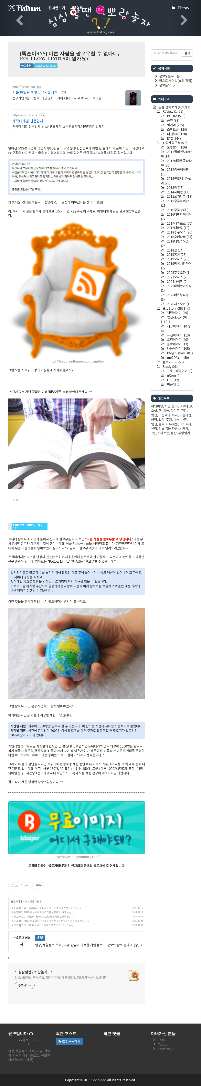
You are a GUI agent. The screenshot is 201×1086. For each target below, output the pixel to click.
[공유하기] (21, 886)
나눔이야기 (178, 348)
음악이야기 (177, 344)
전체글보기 (56, 7)
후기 (169, 419)
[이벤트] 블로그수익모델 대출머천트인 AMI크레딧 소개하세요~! (42, 916)
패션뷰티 (176, 133)
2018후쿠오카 (179, 232)
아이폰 (175, 410)
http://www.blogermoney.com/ (77, 856)
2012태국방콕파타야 (176, 162)
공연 (172, 120)
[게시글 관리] (26, 886)
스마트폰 (176, 129)
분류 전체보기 (172, 107)
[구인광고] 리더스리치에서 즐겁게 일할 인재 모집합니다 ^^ (39, 925)
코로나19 (185, 406)
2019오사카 (177, 259)
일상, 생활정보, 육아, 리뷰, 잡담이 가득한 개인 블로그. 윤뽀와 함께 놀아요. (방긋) (60, 977)
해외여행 (157, 406)
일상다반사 (173, 428)
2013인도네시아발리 (176, 180)
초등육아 (164, 415)
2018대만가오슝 (175, 243)
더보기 (16, 500)
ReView (172, 111)
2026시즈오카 (178, 303)
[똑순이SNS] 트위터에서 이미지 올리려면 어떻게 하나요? (38, 912)
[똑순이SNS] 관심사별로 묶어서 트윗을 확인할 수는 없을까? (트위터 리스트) (48, 921)
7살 (153, 432)
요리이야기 (177, 339)
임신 (154, 424)
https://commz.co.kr (25, 115)
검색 (187, 53)
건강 (184, 410)
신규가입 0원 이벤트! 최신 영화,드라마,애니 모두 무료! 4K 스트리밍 (56, 98)
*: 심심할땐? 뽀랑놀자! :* (33, 972)
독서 (175, 415)
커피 (185, 428)
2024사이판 (176, 281)
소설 (154, 410)
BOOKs (175, 115)
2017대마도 (177, 227)
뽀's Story (174, 308)
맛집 (154, 415)
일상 (161, 419)
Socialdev (98, 1079)
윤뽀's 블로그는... (170, 76)
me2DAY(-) (177, 357)
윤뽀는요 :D (167, 85)
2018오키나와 (179, 236)
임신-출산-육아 (174, 319)
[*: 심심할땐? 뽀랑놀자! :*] (25, 8)
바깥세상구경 (175, 142)
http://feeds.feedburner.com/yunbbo (76, 361)
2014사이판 (177, 192)
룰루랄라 (176, 147)
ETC (173, 138)
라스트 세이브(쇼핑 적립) (175, 80)
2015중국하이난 (175, 203)
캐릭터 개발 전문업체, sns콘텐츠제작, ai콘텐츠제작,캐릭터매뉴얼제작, (58, 126)
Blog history (179, 353)
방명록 (78, 7)
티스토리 (185, 424)
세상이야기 (179, 326)
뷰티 (154, 428)
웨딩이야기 (177, 312)
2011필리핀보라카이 (176, 153)
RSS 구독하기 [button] (70, 1041)
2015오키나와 (179, 196)
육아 (166, 410)
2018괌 (174, 250)
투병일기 (184, 432)
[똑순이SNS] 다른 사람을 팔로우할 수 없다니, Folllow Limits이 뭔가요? (69, 56)
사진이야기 (178, 335)
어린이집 (185, 415)
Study (170, 366)
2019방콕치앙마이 (176, 265)
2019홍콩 (176, 254)
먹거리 (175, 124)
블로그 (163, 424)
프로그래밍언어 (179, 370)
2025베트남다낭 (175, 297)
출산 (174, 432)
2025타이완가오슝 (176, 288)
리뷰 (161, 428)
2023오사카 (176, 277)
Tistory (184, 7)
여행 (154, 419)
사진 (184, 419)
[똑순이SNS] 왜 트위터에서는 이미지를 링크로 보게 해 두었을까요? (43, 908)
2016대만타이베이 (176, 216)
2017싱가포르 (179, 223)
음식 (175, 406)
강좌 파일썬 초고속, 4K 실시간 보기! (39, 92)
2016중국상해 (178, 209)
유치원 (173, 424)
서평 (167, 406)
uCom (173, 375)
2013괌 (174, 187)
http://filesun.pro (23, 86)
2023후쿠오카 (178, 272)
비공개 (173, 384)
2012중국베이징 (175, 171)
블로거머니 (26, 66)
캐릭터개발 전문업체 (27, 121)
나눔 (176, 419)
